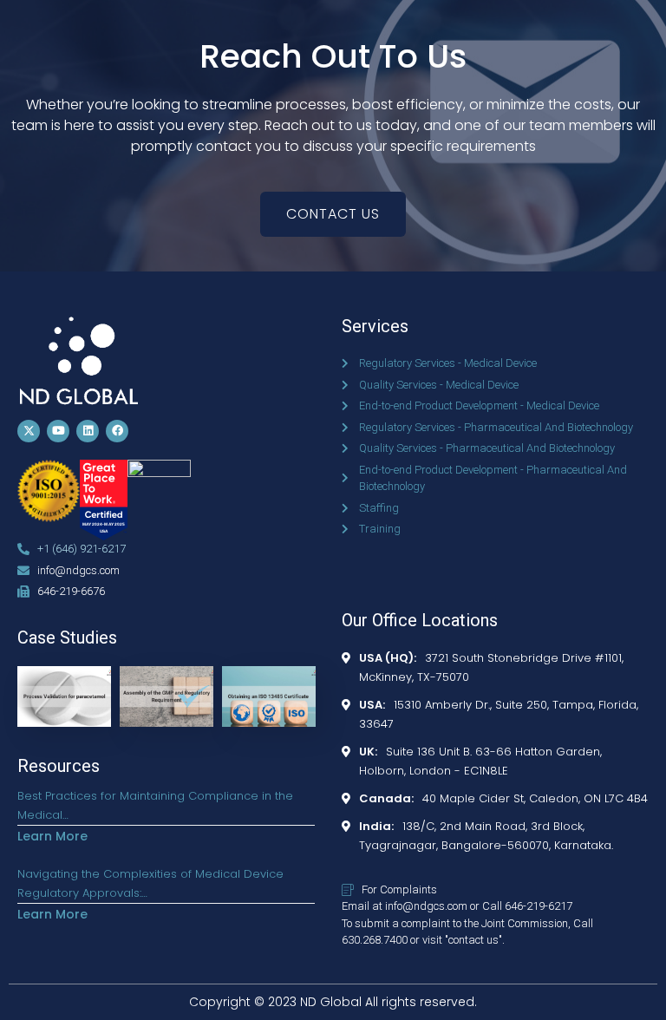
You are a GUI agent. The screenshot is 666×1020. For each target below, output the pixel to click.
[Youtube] (58, 431)
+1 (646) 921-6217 (81, 548)
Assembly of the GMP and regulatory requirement (160, 710)
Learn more (52, 836)
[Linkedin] (87, 431)
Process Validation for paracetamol (65, 688)
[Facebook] (117, 431)
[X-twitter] (28, 431)
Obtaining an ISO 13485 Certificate (267, 688)
